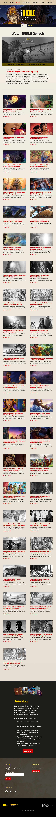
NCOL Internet (30, 812)
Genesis (23, 25)
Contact (49, 2)
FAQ (43, 2)
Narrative (36, 2)
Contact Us (36, 771)
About (11, 2)
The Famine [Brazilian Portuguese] (22, 71)
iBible (5, 804)
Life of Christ (31, 25)
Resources (26, 2)
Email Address (9, 772)
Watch (18, 2)
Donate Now (28, 751)
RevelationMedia (13, 804)
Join (5, 2)
